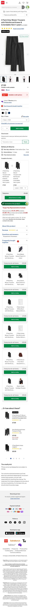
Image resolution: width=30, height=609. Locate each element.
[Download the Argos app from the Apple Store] (9, 534)
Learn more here (15, 498)
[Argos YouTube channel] (6, 522)
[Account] (20, 3)
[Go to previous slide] (2, 54)
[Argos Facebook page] (10, 522)
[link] (12, 29)
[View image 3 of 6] (17, 79)
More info (26, 155)
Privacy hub (15, 548)
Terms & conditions (15, 552)
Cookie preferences (20, 550)
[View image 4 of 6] (24, 79)
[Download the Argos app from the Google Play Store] (20, 534)
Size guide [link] (26, 116)
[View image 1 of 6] (4, 79)
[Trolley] (27, 3)
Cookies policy (9, 550)
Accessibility (6, 548)
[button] (24, 36)
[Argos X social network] (15, 522)
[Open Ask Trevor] (27, 7)
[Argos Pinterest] (20, 522)
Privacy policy (23, 548)
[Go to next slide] (27, 54)
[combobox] (11, 7)
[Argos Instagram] (24, 522)
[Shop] (7, 3)
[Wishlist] (23, 3)
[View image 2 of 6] (10, 79)
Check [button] (25, 142)
